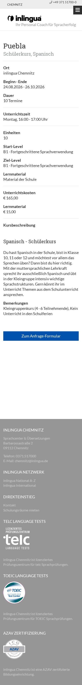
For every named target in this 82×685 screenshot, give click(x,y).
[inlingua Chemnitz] (24, 18)
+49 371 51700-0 (65, 2)
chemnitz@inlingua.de (31, 461)
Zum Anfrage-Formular (41, 336)
